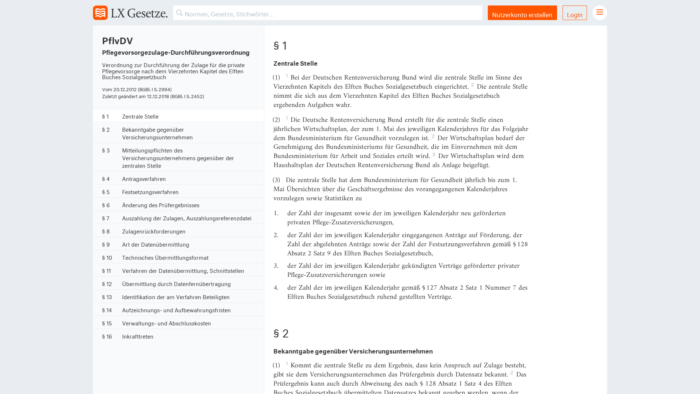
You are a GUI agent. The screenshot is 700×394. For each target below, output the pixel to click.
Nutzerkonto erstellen (522, 14)
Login (575, 14)
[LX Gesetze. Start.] (130, 12)
